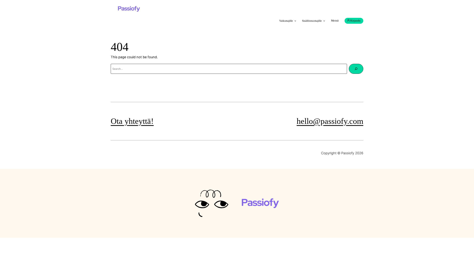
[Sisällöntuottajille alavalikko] (324, 21)
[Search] (356, 69)
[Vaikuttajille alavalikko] (295, 21)
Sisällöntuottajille (312, 20)
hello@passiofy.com (330, 121)
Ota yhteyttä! (132, 121)
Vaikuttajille (286, 20)
